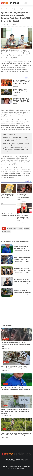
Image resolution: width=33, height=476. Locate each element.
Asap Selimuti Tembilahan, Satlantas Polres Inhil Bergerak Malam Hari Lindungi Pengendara (22, 258)
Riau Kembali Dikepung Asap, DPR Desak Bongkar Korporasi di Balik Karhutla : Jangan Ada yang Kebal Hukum (22, 280)
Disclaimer (23, 461)
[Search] (28, 3)
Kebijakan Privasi (12, 461)
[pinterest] (11, 236)
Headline (26, 228)
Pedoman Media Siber (22, 459)
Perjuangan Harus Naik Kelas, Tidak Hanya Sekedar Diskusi (22, 291)
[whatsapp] (8, 236)
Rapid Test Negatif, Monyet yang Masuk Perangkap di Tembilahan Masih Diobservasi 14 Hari (16, 344)
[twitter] (5, 236)
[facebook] (2, 236)
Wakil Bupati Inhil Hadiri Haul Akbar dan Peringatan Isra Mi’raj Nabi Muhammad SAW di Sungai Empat (17, 139)
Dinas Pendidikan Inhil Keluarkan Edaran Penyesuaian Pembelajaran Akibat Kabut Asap (16, 149)
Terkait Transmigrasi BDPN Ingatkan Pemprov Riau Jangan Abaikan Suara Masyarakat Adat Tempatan (15, 411)
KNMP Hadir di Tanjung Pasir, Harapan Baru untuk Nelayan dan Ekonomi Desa (22, 269)
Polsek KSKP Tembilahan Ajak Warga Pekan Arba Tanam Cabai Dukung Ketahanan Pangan (16, 434)
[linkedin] (14, 236)
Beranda (3, 9)
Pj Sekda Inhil (9, 9)
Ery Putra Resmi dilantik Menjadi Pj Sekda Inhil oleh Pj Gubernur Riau (17, 144)
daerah (20, 228)
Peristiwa (5, 338)
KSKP (4, 429)
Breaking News (11, 228)
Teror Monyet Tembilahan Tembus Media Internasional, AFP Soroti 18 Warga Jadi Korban (15, 367)
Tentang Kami (9, 459)
